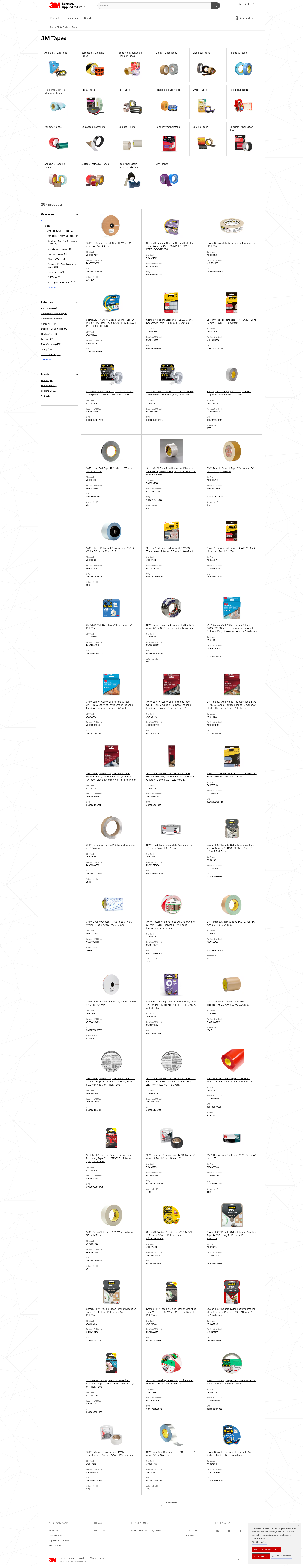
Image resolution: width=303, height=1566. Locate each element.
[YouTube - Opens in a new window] (228, 1530)
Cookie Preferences (98, 1558)
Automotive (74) (49, 308)
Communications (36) (51, 319)
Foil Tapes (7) (53, 277)
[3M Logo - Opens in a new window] (67, 5)
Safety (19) (46, 349)
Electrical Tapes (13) (57, 254)
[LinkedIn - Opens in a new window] (217, 1530)
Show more (171, 1503)
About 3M (53, 1531)
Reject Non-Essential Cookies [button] (266, 1549)
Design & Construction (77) (54, 329)
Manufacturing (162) (51, 344)
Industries (72, 18)
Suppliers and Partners (59, 1541)
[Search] (215, 5)
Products (55, 18)
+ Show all (52, 288)
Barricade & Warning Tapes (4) (62, 236)
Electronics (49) (49, 334)
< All (43, 221)
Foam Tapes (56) (55, 272)
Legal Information (67, 1558)
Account (244, 18)
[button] (281, 1556)
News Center (100, 1531)
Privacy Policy (82, 1558)
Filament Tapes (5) (56, 259)
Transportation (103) (51, 355)
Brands (88, 18)
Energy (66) (47, 339)
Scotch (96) (47, 381)
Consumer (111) (48, 324)
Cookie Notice (259, 1542)
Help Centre (191, 1531)
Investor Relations (57, 1536)
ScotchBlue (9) (48, 391)
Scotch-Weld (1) (49, 386)
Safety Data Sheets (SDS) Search (146, 1531)
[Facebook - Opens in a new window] (240, 1530)
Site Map (190, 1536)
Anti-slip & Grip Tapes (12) (60, 231)
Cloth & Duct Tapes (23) (59, 249)
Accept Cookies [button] (260, 1556)
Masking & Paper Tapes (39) (61, 282)
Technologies (55, 1545)
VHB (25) (45, 396)
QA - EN (242, 4)
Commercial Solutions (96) (54, 314)
